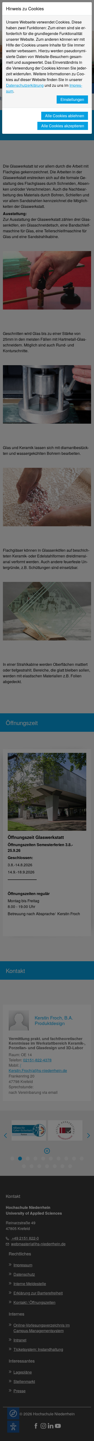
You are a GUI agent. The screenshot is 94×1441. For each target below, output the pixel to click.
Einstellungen (72, 99)
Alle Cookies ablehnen (64, 115)
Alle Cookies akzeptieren (62, 126)
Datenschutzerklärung (25, 85)
